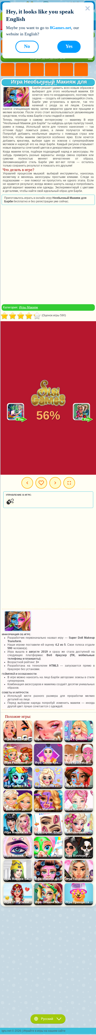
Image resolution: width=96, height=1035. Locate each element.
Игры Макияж (28, 307)
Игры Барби (51, 70)
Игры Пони (7, 70)
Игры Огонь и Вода (37, 70)
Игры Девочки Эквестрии (22, 70)
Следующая (55, 483)
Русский (47, 1019)
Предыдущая (27, 483)
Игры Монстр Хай (81, 70)
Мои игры (41, 483)
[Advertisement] (48, 254)
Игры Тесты (66, 70)
